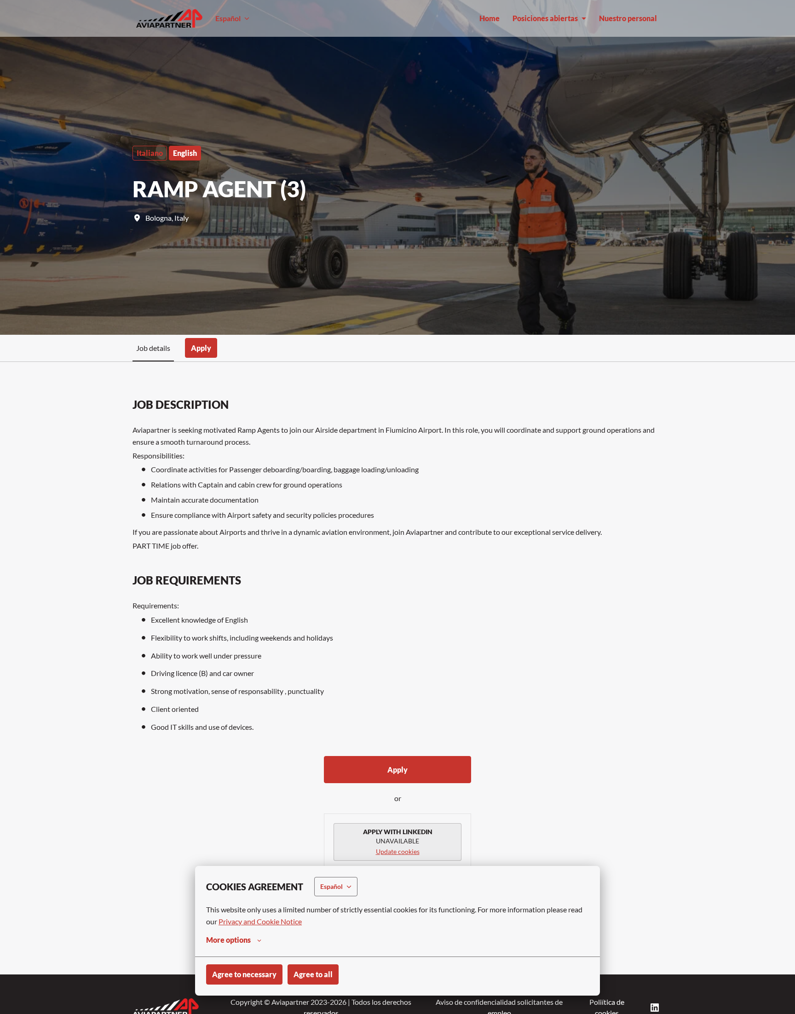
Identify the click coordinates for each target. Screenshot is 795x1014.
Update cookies (398, 851)
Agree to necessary (244, 974)
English (185, 153)
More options (228, 939)
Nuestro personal (628, 18)
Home (489, 18)
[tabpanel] (397, 668)
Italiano (150, 153)
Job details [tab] (153, 348)
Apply (397, 769)
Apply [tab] (201, 348)
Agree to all (313, 974)
